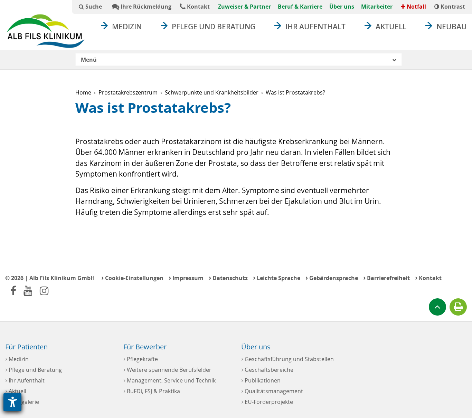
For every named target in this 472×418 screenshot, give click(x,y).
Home (83, 92)
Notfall (415, 6)
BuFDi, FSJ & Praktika (151, 390)
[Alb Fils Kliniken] (45, 31)
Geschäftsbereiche (267, 369)
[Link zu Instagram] (44, 290)
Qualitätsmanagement (272, 390)
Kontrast (452, 6)
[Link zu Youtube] (27, 290)
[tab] (239, 59)
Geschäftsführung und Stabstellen (287, 358)
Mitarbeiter (377, 6)
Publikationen (261, 380)
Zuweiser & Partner (244, 6)
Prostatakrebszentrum (128, 92)
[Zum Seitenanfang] (437, 307)
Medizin (127, 26)
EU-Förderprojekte (267, 401)
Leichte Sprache (276, 277)
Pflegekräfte (140, 358)
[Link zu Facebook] (13, 290)
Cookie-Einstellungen (132, 277)
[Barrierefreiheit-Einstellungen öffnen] (12, 402)
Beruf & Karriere (300, 6)
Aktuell (391, 26)
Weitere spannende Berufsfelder (167, 369)
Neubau (451, 26)
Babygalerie (22, 401)
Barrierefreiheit (386, 277)
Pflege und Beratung (213, 26)
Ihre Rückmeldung (145, 6)
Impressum (186, 277)
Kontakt (198, 6)
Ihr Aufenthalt (315, 26)
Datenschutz (228, 277)
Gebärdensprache (331, 277)
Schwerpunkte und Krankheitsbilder (211, 92)
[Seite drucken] (458, 307)
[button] (238, 60)
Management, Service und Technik (169, 380)
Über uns (341, 6)
